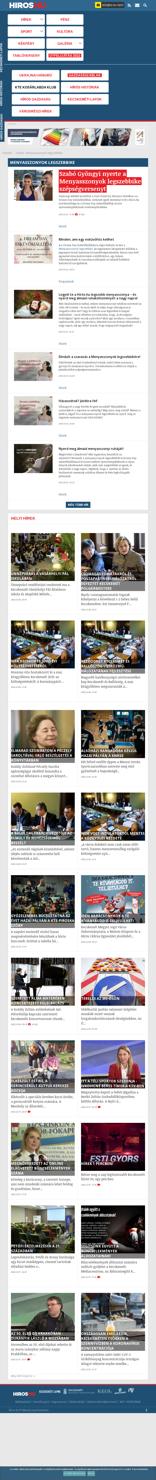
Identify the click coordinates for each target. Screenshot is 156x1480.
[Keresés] (145, 5)
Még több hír (78, 505)
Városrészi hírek (35, 111)
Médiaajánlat (22, 1402)
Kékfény (26, 43)
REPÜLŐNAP (134, 1402)
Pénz (65, 19)
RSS (122, 1402)
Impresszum (59, 1402)
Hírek (62, 226)
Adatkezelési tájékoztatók (102, 1402)
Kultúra (65, 31)
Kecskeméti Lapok (85, 99)
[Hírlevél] (137, 5)
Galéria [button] (64, 43)
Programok (66, 281)
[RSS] (129, 5)
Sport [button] (26, 31)
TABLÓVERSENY (26, 55)
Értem (91, 1473)
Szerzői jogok (41, 1402)
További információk (74, 1473)
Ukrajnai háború (35, 75)
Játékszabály (76, 1402)
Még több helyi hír (21, 1376)
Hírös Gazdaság (36, 99)
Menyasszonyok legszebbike (76, 249)
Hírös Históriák (84, 87)
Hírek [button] (26, 19)
